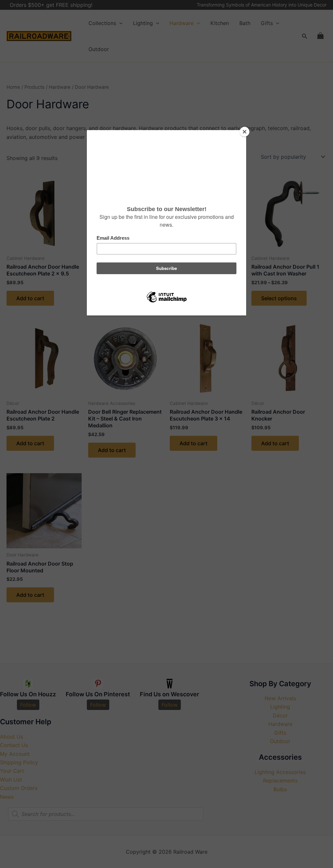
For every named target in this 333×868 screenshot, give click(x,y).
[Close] (244, 132)
